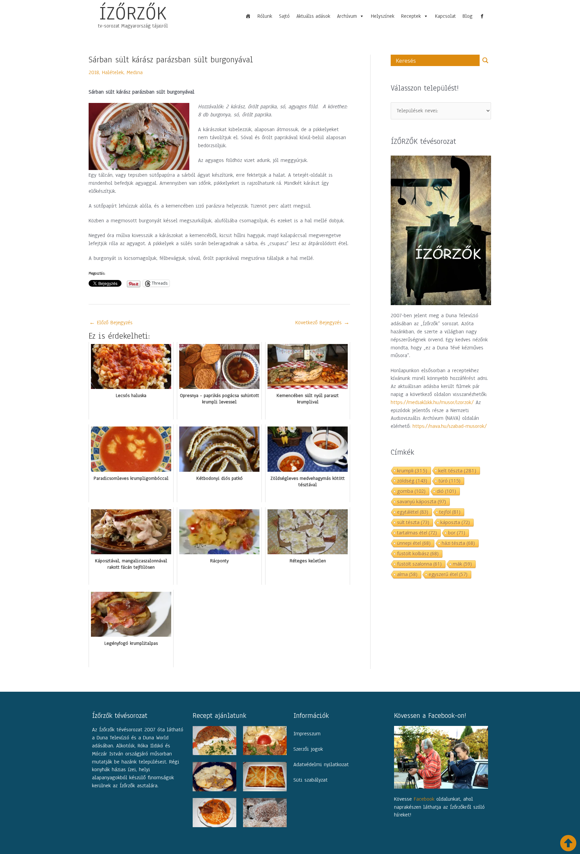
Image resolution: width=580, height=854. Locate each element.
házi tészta (458, 543)
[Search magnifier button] (485, 60)
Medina (135, 72)
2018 (94, 72)
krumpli (412, 470)
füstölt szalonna (419, 564)
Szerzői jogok (308, 749)
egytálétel (412, 512)
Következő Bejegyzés (322, 322)
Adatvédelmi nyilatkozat (321, 764)
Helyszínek (382, 16)
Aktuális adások (313, 16)
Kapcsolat (445, 16)
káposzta (455, 522)
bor (456, 532)
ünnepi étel (414, 543)
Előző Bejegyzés (111, 322)
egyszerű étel (448, 574)
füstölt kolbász (418, 553)
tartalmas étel (417, 532)
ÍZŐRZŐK (133, 13)
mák (462, 564)
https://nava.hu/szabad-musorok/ (450, 426)
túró (449, 480)
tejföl (450, 512)
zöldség (412, 480)
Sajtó (284, 16)
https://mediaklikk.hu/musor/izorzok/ (432, 402)
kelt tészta (457, 470)
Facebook (424, 799)
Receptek (411, 16)
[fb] (482, 16)
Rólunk (264, 16)
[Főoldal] (248, 16)
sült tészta (413, 522)
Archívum (347, 16)
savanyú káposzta (421, 501)
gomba (411, 491)
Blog (468, 16)
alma (407, 574)
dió (446, 491)
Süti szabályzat (310, 780)
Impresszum (307, 733)
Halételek (113, 72)
